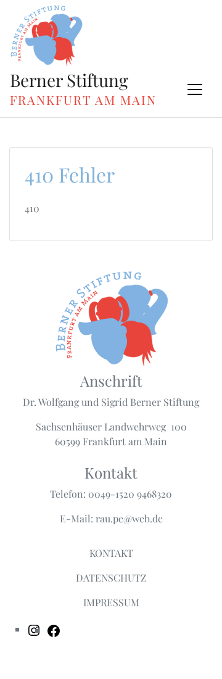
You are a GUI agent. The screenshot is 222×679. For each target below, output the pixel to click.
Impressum (111, 602)
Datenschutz (111, 577)
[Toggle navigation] (195, 89)
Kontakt (111, 552)
